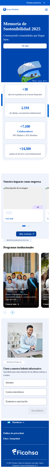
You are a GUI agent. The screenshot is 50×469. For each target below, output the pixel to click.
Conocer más (11, 304)
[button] (24, 225)
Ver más (25, 46)
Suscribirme (37, 410)
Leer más (9, 219)
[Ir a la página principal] (10, 11)
